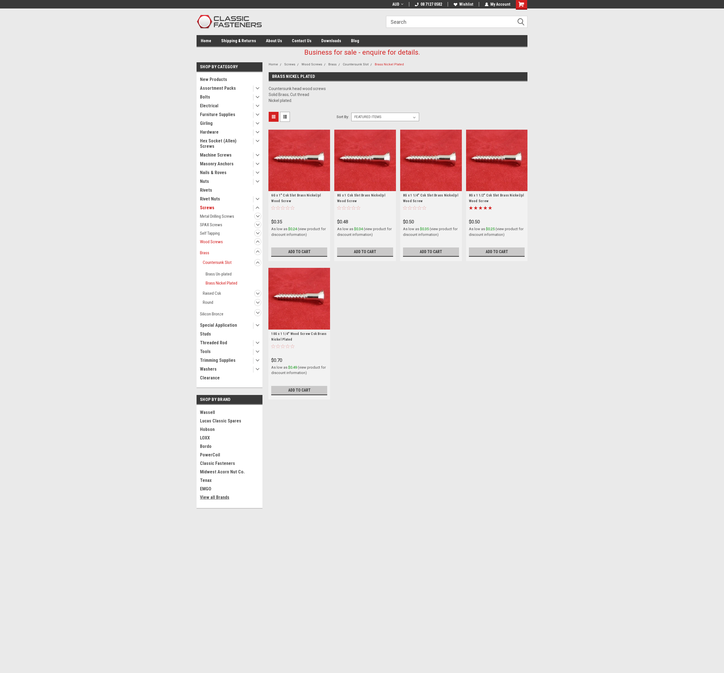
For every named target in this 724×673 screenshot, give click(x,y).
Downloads (331, 40)
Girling (206, 123)
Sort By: (343, 117)
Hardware (209, 132)
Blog (355, 40)
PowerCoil (210, 455)
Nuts (204, 181)
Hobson (207, 429)
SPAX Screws (211, 224)
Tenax (206, 480)
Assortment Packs (218, 88)
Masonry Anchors (217, 163)
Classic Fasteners (217, 463)
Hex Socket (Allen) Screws (218, 143)
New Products (213, 79)
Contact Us (301, 40)
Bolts (205, 97)
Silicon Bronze (211, 314)
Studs (205, 334)
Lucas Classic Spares (220, 421)
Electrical (209, 105)
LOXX (205, 438)
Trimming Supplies (218, 360)
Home (206, 40)
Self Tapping (210, 233)
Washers (208, 369)
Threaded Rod (213, 342)
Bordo (206, 446)
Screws (207, 207)
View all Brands (214, 497)
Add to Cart (299, 251)
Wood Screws (211, 241)
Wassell (207, 412)
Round (208, 302)
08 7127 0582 (431, 4)
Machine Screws (216, 155)
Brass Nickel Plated (221, 283)
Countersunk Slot (217, 262)
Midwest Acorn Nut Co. (222, 472)
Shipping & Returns (238, 40)
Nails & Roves (213, 172)
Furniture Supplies (217, 114)
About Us (274, 40)
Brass (204, 252)
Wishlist (466, 4)
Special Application (218, 325)
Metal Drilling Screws (217, 216)
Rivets (206, 190)
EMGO (205, 489)
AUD (395, 4)
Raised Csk (212, 293)
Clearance (210, 378)
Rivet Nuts (210, 199)
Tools (205, 351)
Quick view (299, 187)
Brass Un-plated (219, 274)
